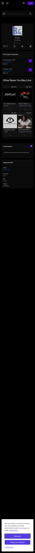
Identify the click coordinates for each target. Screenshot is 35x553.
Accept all (17, 536)
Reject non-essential (17, 542)
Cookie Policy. (13, 530)
